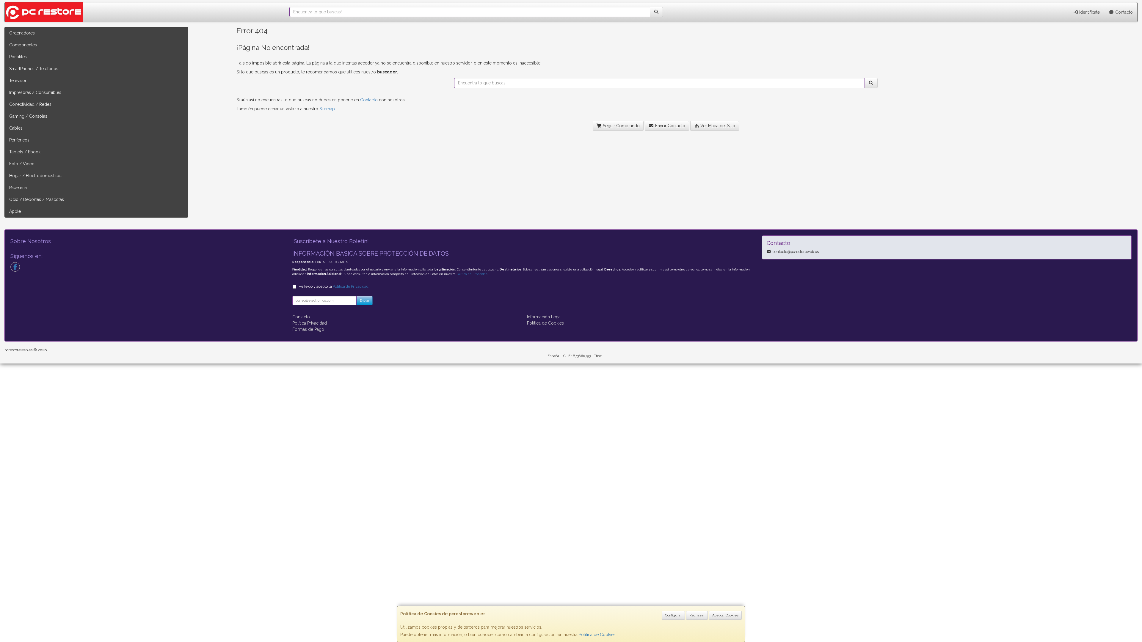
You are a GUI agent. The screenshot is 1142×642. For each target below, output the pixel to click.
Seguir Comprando (621, 125)
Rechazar (697, 615)
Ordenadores (22, 33)
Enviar (364, 300)
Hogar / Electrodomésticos (35, 175)
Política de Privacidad (472, 274)
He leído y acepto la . (334, 286)
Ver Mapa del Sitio (717, 125)
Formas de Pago (308, 329)
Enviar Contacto (669, 125)
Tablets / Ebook (24, 152)
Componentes (23, 45)
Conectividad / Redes (30, 104)
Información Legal (544, 316)
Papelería (18, 187)
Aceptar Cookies (725, 615)
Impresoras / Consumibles (35, 92)
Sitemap (327, 108)
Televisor (17, 80)
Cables (16, 128)
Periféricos (19, 140)
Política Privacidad (309, 323)
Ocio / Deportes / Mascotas (36, 199)
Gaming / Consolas (28, 116)
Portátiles (18, 56)
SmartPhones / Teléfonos (33, 68)
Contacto (1123, 12)
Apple (15, 211)
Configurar (673, 615)
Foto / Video (21, 163)
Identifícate (1089, 12)
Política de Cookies (597, 634)
